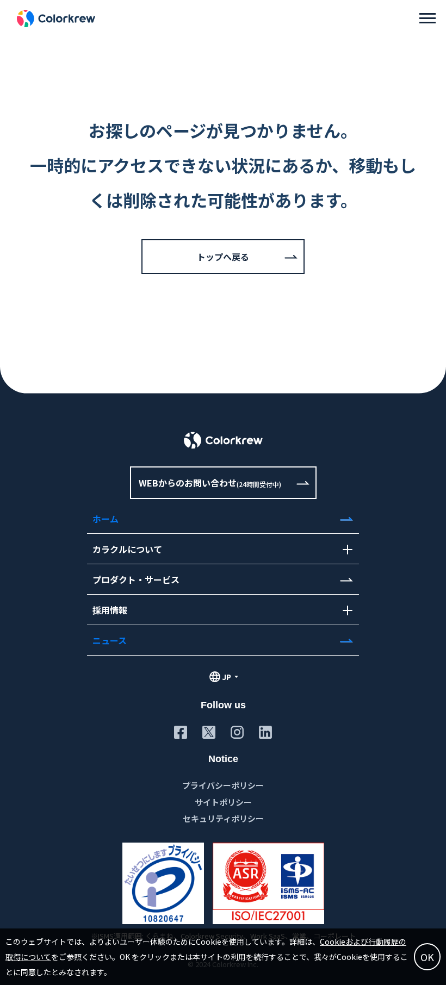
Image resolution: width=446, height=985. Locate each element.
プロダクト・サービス (135, 579)
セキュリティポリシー (223, 818)
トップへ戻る (223, 256)
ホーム (105, 518)
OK (427, 957)
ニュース (109, 640)
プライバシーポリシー (223, 785)
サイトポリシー (223, 802)
